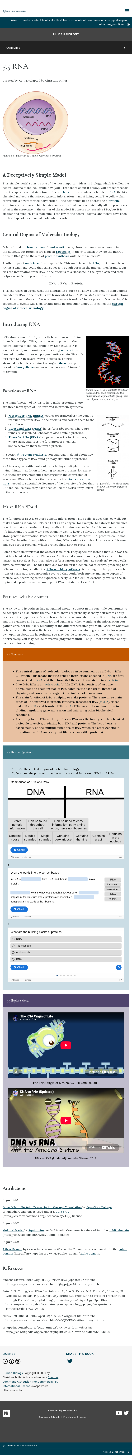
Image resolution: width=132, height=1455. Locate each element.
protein (113, 201)
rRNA (37, 428)
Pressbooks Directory (74, 1417)
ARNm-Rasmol (12, 1249)
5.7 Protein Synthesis (31, 454)
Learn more (70, 20)
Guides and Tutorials (49, 1417)
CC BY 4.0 (62, 1211)
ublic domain (90, 1253)
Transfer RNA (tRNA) (24, 437)
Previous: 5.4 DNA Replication (21, 1445)
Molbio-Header (13, 1230)
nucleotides (69, 350)
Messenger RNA (20, 415)
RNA (96, 263)
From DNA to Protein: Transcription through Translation (42, 1207)
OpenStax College (99, 1207)
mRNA (38, 415)
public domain (119, 1230)
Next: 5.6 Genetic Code (114, 1452)
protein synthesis (57, 256)
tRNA (68, 706)
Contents (13, 47)
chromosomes (35, 247)
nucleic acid (33, 263)
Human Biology (66, 34)
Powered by (62, 1410)
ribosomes (63, 251)
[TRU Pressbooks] (15, 10)
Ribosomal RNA (20, 428)
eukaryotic (58, 247)
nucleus (63, 192)
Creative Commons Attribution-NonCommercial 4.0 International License (30, 1382)
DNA (112, 192)
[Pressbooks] (6, 1414)
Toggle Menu (127, 11)
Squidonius (36, 1230)
